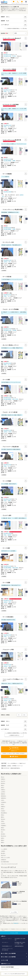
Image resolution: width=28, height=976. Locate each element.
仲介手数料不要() (5, 861)
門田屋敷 (14, 330)
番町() (2, 817)
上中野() (3, 791)
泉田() (2, 838)
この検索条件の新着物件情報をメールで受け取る (16, 28)
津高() (2, 804)
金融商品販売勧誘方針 (19, 946)
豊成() (2, 840)
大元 (9, 91)
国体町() (3, 793)
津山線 (5, 500)
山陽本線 (21, 194)
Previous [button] (1, 46)
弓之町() (3, 823)
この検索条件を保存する (14, 735)
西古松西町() (4, 812)
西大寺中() (3, 836)
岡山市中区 (8, 328)
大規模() (3, 851)
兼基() (2, 827)
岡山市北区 (8, 54)
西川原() (3, 829)
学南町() (3, 789)
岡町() (2, 785)
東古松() (3, 819)
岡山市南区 (8, 191)
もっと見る (14, 912)
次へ (25, 714)
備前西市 (9, 535)
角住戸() (3, 855)
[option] (7, 46)
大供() (2, 800)
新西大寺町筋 (15, 399)
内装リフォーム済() (5, 857)
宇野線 (5, 91)
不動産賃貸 (15, 923)
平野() (2, 821)
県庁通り (14, 56)
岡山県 (5, 54)
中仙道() (3, 810)
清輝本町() (3, 798)
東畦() (2, 842)
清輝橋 (13, 160)
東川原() (3, 833)
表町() (2, 787)
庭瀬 (10, 602)
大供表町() (3, 802)
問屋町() (3, 806)
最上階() (3, 853)
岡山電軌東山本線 (7, 56)
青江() (2, 777)
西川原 (10, 431)
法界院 (9, 500)
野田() (2, 814)
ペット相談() (4, 849)
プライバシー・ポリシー (7, 938)
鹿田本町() (3, 796)
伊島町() (3, 779)
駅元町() (3, 783)
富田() (2, 808)
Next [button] (26, 46)
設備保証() (3, 859)
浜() (2, 831)
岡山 (3, 196)
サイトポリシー (5, 942)
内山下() (3, 781)
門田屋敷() (3, 825)
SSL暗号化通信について (7, 946)
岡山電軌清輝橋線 (7, 160)
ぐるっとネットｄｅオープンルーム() (9, 863)
